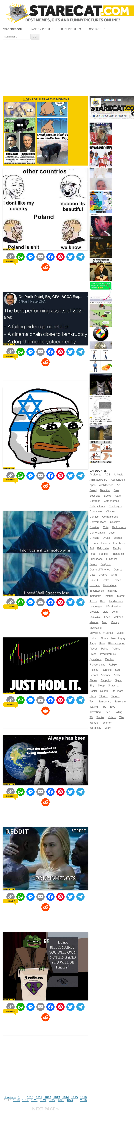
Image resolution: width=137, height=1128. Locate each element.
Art (118, 485)
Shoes (93, 680)
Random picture (42, 29)
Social (93, 690)
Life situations (114, 606)
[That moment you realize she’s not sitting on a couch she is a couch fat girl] (101, 270)
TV (91, 717)
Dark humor (119, 527)
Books (107, 495)
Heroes (117, 580)
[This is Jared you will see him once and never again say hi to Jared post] (101, 429)
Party (93, 643)
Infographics (97, 590)
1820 (34, 1100)
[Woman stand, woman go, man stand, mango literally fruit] (101, 361)
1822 (52, 1100)
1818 (16, 1100)
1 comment (11, 606)
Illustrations (109, 585)
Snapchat (113, 685)
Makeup (118, 617)
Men (104, 622)
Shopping (106, 680)
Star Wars (117, 690)
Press (93, 654)
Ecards (117, 537)
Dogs (111, 532)
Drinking (94, 537)
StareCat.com (12, 29)
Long (115, 611)
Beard (93, 490)
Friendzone (96, 559)
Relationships (97, 664)
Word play (95, 727)
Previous (10, 1097)
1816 (83, 1097)
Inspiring (112, 590)
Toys (112, 706)
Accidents (95, 474)
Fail (92, 548)
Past (102, 643)
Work (108, 727)
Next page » (45, 1109)
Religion (113, 664)
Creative (94, 527)
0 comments (10, 261)
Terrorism (120, 701)
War (121, 717)
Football (103, 553)
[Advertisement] (68, 67)
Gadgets (106, 564)
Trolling (118, 712)
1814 (65, 1097)
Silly (92, 685)
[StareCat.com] (68, 12)
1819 (25, 1100)
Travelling (95, 712)
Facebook (119, 543)
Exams (105, 543)
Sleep (101, 685)
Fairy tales (103, 548)
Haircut (94, 580)
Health (105, 580)
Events (94, 543)
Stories (103, 696)
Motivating (96, 627)
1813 (57, 1097)
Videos (112, 717)
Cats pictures (97, 506)
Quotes (109, 659)
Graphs (103, 574)
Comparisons (110, 516)
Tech (92, 701)
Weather (94, 722)
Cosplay (115, 522)
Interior (109, 595)
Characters (96, 511)
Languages (96, 606)
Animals (118, 474)
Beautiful (105, 490)
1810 (30, 1097)
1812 (48, 1097)
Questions (96, 659)
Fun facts (111, 559)
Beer (116, 490)
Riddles (94, 669)
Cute (105, 527)
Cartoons (95, 500)
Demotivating (97, 532)
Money (115, 622)
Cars (118, 495)
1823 (61, 1100)
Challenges (115, 506)
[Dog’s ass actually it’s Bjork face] (101, 179)
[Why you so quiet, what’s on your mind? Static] (101, 406)
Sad (117, 669)
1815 (74, 1097)
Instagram (95, 595)
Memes (94, 622)
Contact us (97, 29)
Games (118, 569)
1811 (39, 1097)
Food (92, 553)
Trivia (107, 712)
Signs (118, 680)
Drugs (106, 537)
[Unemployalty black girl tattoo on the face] (101, 224)
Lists (105, 611)
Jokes (93, 601)
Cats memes (111, 500)
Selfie (117, 675)
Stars (93, 696)
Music (120, 632)
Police (104, 648)
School (94, 675)
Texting (94, 706)
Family (117, 548)
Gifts (92, 574)
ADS (107, 474)
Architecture (106, 485)
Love (107, 617)
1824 (70, 1100)
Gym (114, 574)
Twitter (100, 717)
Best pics (95, 495)
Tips (103, 706)
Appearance (118, 479)
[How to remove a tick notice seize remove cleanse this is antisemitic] (101, 452)
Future (93, 564)
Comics (94, 516)
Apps (93, 485)
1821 (43, 1100)
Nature (93, 638)
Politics (116, 648)
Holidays (95, 585)
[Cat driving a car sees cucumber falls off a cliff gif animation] (101, 384)
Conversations (98, 522)
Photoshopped (116, 643)
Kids (102, 601)
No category (118, 638)
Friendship (118, 553)
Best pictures (71, 29)
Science (106, 675)
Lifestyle (94, 611)
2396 (83, 1100)
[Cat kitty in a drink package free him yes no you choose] (101, 134)
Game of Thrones (100, 569)
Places (94, 648)
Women (107, 722)
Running (106, 669)
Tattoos (115, 696)
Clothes (110, 511)
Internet (120, 595)
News (104, 638)
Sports (104, 690)
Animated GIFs (98, 479)
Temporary (105, 701)
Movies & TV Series (101, 632)
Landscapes (116, 601)
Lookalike (95, 617)
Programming (108, 654)
